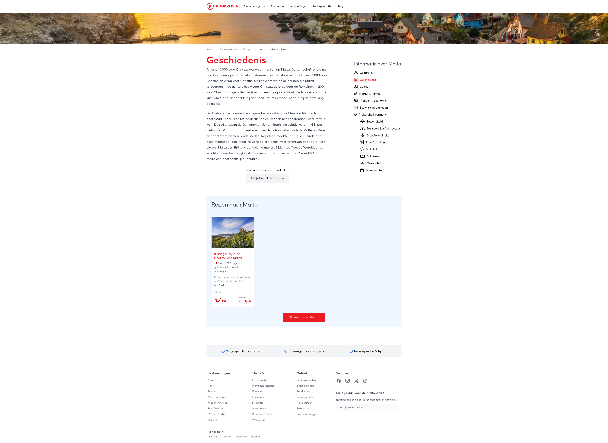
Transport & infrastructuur (383, 128)
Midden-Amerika (217, 403)
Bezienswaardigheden (374, 107)
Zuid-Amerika (215, 408)
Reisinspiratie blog (307, 380)
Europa (247, 49)
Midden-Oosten (217, 414)
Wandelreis (258, 420)
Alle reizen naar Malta (303, 317)
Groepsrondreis (260, 380)
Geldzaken (373, 156)
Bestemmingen (229, 49)
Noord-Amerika (217, 397)
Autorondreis (259, 408)
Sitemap (255, 436)
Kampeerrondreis (262, 414)
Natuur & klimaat (370, 93)
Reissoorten (303, 408)
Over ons (213, 436)
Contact (227, 436)
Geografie (366, 72)
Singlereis (257, 403)
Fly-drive (257, 391)
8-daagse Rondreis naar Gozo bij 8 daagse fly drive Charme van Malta (232, 281)
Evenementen (374, 170)
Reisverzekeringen (307, 414)
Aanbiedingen (304, 403)
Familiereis (258, 397)
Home (210, 49)
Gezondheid (375, 163)
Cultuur (365, 86)
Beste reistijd (375, 121)
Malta (262, 49)
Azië (210, 386)
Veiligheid (372, 149)
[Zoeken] (393, 6)
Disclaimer (241, 436)
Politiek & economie (374, 100)
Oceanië (212, 420)
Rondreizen (303, 391)
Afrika (211, 380)
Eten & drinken (375, 142)
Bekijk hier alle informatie (267, 178)
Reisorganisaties (306, 397)
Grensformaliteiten (379, 135)
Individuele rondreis (263, 386)
